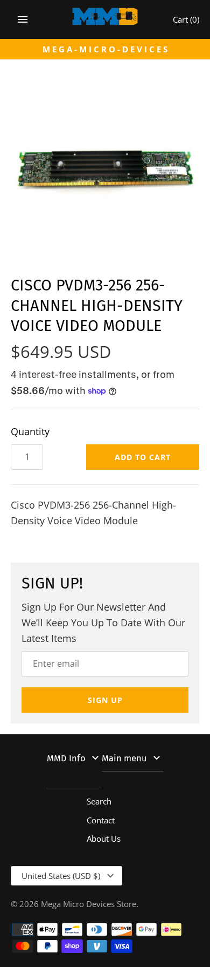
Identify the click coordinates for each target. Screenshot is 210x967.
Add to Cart (143, 457)
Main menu (124, 758)
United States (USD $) (61, 875)
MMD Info (66, 758)
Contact (101, 820)
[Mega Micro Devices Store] (105, 19)
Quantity (30, 431)
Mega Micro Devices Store (88, 903)
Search (99, 801)
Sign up (105, 700)
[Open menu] (22, 19)
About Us (104, 838)
